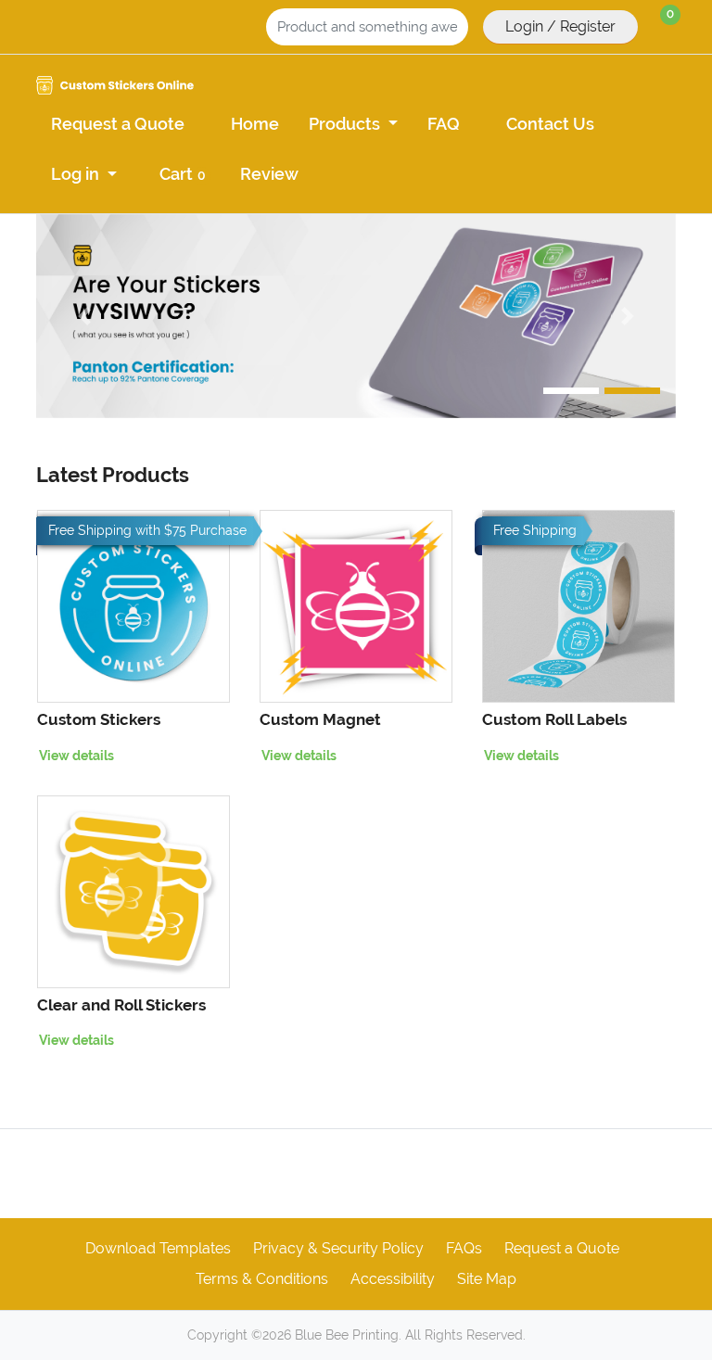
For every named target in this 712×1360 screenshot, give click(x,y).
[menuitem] (117, 122)
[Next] (628, 316)
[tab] (571, 390)
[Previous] (84, 316)
